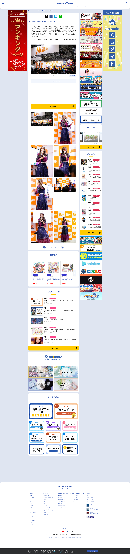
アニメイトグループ (91, 501)
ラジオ (50, 6)
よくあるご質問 (61, 505)
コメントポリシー (61, 501)
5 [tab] (93, 143)
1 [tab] (85, 143)
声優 (46, 6)
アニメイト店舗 (90, 499)
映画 (63, 6)
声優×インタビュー (48, 512)
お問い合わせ (61, 503)
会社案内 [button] (88, 493)
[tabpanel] (91, 137)
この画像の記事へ (52, 106)
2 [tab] (87, 143)
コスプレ (84, 6)
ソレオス (74, 501)
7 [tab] (97, 143)
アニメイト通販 (90, 497)
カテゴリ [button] (31, 493)
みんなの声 (55, 6)
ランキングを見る (53, 348)
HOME (28, 6)
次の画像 (72, 75)
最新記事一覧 (46, 495)
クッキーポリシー (61, 499)
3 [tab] (89, 143)
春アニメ (45, 499)
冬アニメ (45, 505)
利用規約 (60, 495)
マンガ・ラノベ (68, 6)
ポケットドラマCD (76, 499)
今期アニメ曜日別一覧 (48, 497)
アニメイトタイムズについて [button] (64, 493)
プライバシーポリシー (62, 497)
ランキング (33, 6)
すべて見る (91, 232)
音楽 (81, 6)
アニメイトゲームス (77, 497)
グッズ (59, 6)
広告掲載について (61, 509)
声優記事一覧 (46, 509)
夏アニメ (45, 501)
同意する (92, 551)
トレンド (38, 6)
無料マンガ (101, 6)
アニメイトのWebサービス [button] (78, 493)
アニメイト (89, 495)
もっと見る (91, 147)
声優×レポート (47, 514)
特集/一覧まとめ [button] (47, 493)
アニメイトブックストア (77, 495)
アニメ (42, 6)
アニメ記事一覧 (47, 507)
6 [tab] (95, 143)
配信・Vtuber (94, 6)
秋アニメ (45, 503)
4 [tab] (91, 143)
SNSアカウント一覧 (62, 507)
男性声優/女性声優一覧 (48, 510)
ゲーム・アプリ (75, 6)
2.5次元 (89, 6)
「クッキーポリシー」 (59, 552)
